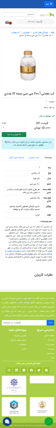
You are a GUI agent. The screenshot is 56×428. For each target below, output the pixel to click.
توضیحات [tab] (48, 157)
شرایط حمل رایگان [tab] (16, 157)
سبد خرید (50, 353)
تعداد (4, 123)
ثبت (50, 323)
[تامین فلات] (46, 14)
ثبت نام (51, 340)
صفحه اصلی (49, 335)
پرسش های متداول (18, 340)
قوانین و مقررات (19, 335)
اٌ (46, 102)
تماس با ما (50, 344)
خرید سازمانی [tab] (34, 157)
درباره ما (51, 349)
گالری (24, 349)
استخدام (22, 344)
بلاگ (52, 358)
